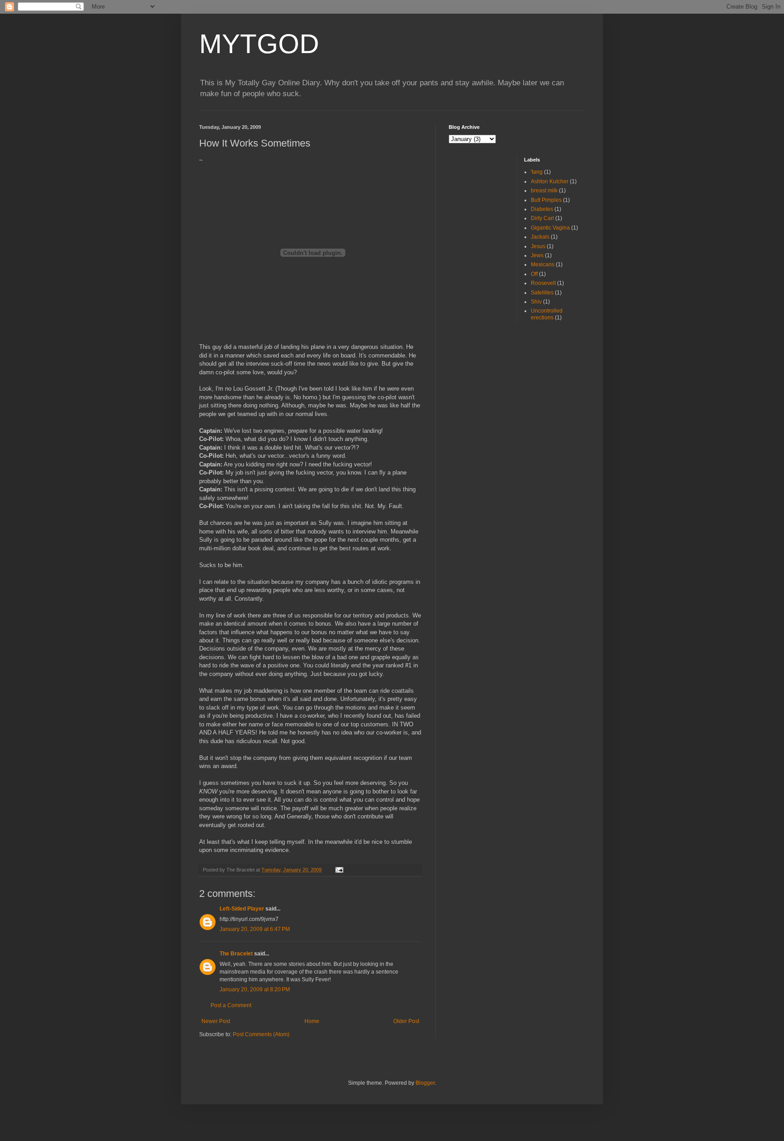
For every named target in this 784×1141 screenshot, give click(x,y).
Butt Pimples (546, 200)
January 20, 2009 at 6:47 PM (255, 929)
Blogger (425, 1083)
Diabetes (542, 209)
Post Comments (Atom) (261, 1034)
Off (534, 274)
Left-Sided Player (242, 909)
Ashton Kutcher (549, 181)
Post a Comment (231, 1005)
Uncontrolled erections (547, 314)
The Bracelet (236, 953)
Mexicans (542, 264)
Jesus (538, 246)
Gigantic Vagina (550, 228)
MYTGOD (259, 44)
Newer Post (215, 1021)
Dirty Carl (542, 218)
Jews (537, 255)
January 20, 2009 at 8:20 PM (255, 989)
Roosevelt (543, 283)
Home (311, 1021)
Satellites (542, 292)
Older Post (406, 1021)
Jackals (540, 237)
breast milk (544, 190)
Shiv (536, 302)
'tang (537, 172)
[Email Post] (339, 869)
